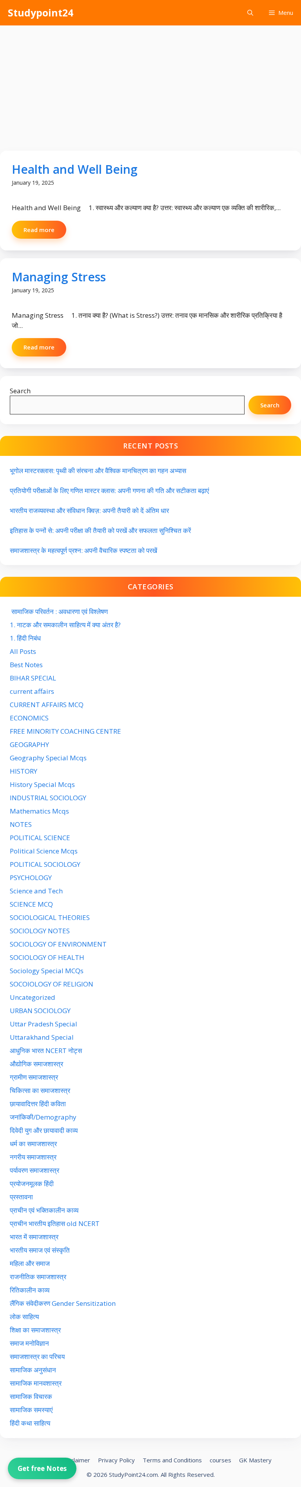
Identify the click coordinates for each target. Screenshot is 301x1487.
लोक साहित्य (25, 1316)
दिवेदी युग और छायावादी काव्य (44, 1130)
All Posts (23, 651)
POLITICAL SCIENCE (40, 837)
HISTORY (23, 771)
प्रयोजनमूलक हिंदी (32, 1183)
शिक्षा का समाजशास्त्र (35, 1329)
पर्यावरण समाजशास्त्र (34, 1170)
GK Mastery (255, 1460)
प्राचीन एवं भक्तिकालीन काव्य (45, 1210)
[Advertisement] (150, 84)
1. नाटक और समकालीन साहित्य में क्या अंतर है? (65, 624)
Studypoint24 (40, 12)
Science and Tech (36, 890)
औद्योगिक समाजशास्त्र (36, 1063)
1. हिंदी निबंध (25, 638)
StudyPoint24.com (133, 1474)
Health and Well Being (75, 169)
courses (220, 1460)
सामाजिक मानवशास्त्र (36, 1383)
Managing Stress (59, 277)
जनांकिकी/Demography (43, 1117)
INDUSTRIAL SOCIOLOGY (48, 797)
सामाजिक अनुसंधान (33, 1369)
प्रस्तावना (21, 1196)
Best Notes (26, 664)
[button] (250, 12)
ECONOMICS (29, 717)
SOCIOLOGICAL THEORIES (50, 917)
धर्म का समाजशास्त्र (33, 1143)
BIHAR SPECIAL (33, 677)
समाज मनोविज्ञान (29, 1343)
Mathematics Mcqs (39, 811)
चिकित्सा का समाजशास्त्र (40, 1090)
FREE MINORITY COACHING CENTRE (65, 731)
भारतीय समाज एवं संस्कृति (40, 1250)
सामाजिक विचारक (31, 1396)
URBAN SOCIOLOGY (40, 1010)
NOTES (21, 824)
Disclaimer (76, 1460)
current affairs (32, 691)
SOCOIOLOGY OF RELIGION (51, 983)
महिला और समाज (30, 1263)
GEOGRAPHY (29, 744)
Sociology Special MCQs (46, 970)
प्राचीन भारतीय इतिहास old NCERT (55, 1223)
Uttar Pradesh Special (43, 1023)
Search (20, 390)
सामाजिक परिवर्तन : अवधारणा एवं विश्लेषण (59, 611)
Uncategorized (32, 997)
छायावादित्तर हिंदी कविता (38, 1103)
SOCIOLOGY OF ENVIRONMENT (58, 944)
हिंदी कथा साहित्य (31, 1423)
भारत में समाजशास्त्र (35, 1236)
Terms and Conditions (172, 1460)
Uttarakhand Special (42, 1037)
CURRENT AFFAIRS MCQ (46, 704)
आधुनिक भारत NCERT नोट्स (46, 1050)
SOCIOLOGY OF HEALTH (47, 957)
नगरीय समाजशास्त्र (33, 1156)
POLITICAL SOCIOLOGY (45, 864)
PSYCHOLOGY (31, 877)
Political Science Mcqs (44, 850)
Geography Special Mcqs (48, 757)
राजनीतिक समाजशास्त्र (38, 1276)
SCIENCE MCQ (31, 904)
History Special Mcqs (42, 784)
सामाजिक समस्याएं (31, 1409)
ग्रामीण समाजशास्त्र (34, 1077)
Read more (39, 230)
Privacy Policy (116, 1460)
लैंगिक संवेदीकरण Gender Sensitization (63, 1303)
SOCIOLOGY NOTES (40, 930)
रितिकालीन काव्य (30, 1289)
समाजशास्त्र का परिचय (37, 1356)
